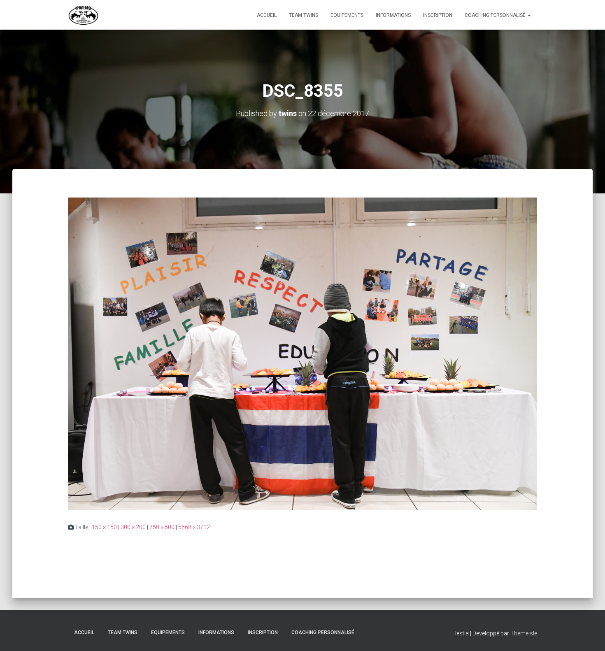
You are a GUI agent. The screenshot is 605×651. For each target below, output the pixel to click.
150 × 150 (104, 527)
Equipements (346, 15)
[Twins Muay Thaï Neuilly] (83, 15)
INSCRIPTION (437, 15)
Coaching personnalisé (496, 15)
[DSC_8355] (302, 353)
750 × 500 (162, 527)
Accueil (267, 15)
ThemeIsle (523, 633)
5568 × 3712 (194, 527)
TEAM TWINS (303, 15)
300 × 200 (133, 527)
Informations (393, 15)
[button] (529, 15)
